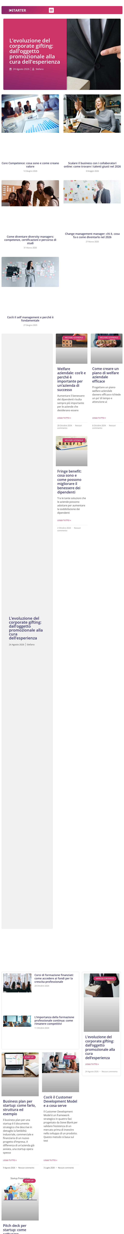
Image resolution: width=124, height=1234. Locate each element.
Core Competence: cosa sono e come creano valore (30, 164)
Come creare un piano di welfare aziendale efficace (105, 375)
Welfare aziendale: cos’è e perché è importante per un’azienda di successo (71, 379)
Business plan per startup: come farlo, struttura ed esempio (19, 1107)
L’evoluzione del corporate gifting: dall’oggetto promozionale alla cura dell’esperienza (100, 1047)
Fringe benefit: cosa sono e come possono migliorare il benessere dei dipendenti (69, 482)
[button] (51, 10)
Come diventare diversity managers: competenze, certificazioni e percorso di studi (30, 240)
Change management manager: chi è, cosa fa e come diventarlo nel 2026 (92, 235)
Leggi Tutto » (64, 417)
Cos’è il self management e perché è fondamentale (30, 318)
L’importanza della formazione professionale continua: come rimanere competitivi (54, 1020)
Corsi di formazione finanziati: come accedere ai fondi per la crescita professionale (54, 978)
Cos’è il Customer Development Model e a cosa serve (60, 1101)
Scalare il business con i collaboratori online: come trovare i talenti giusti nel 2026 (92, 164)
